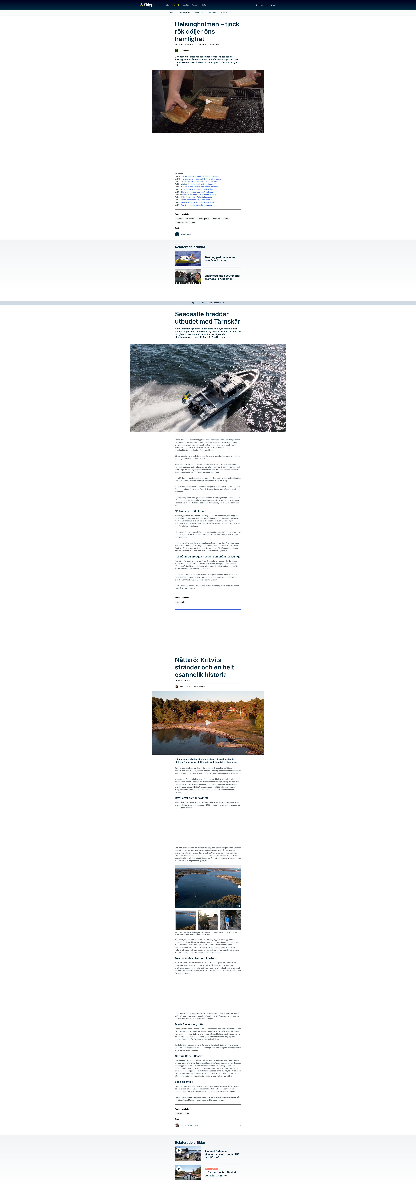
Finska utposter (203, 219)
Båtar (168, 5)
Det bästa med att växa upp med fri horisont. (199, 187)
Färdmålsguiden (184, 12)
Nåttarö (179, 1114)
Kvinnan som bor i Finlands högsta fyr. (197, 197)
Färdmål (176, 5)
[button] (208, 101)
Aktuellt (171, 12)
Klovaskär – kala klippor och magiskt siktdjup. (200, 194)
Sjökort (225, 12)
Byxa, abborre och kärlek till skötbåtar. (197, 189)
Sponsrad (180, 602)
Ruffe (227, 219)
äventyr (179, 219)
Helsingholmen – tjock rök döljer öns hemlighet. (201, 179)
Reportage (212, 12)
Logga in (262, 5)
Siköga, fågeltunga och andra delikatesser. (198, 184)
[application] (208, 101)
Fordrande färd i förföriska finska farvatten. (200, 181)
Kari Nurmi (216, 219)
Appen (194, 5)
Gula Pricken (199, 12)
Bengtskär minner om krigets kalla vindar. (198, 202)
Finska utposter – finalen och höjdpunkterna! (200, 176)
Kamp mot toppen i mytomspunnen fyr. (197, 200)
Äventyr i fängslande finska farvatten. (196, 205)
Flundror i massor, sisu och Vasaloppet (197, 192)
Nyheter (203, 5)
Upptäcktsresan (182, 222)
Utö (193, 222)
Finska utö (190, 219)
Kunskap (185, 5)
